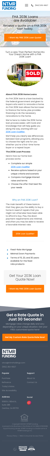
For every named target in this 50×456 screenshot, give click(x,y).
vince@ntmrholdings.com (13, 362)
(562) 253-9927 (41, 5)
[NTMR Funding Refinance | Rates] (9, 353)
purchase (6, 378)
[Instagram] (29, 404)
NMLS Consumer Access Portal (31, 436)
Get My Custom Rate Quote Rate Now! (25, 337)
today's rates (8, 386)
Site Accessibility (9, 390)
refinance (6, 382)
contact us (32, 382)
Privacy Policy (12, 436)
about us (31, 378)
